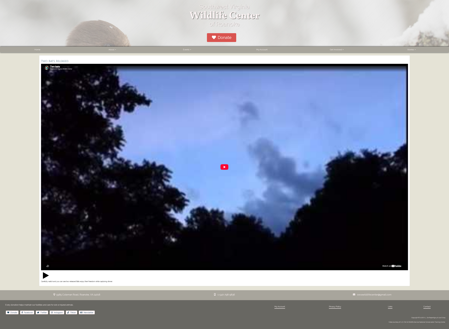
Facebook (28, 312)
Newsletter (88, 312)
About (112, 49)
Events (186, 49)
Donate (224, 37)
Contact (427, 306)
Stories (411, 49)
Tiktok (73, 312)
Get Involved (336, 49)
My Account (262, 49)
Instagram (58, 312)
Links (390, 306)
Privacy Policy (335, 306)
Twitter (43, 312)
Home (37, 49)
